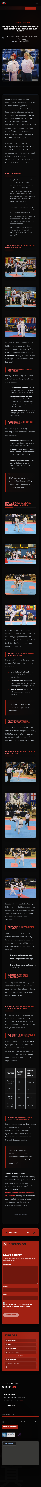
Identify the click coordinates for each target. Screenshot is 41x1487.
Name (5, 1286)
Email (5, 1294)
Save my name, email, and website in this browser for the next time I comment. (18, 1305)
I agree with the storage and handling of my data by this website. (21, 1422)
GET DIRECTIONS (9, 1405)
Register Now (30, 8)
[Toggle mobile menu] (36, 3)
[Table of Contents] (36, 1484)
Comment (7, 1265)
